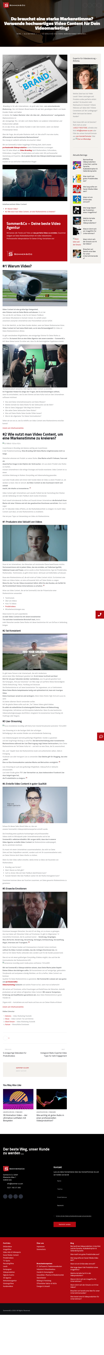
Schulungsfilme (8, 1283)
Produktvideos (10, 606)
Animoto (8, 1016)
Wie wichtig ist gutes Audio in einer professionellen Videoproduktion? (50, 1118)
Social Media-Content (11, 1255)
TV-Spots (6, 1260)
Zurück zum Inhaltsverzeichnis (13, 428)
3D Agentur (7, 1277)
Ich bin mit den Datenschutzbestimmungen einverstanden (73, 1216)
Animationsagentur (10, 1280)
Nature (7, 1024)
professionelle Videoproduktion (15, 147)
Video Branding (26, 150)
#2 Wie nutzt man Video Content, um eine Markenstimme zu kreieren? (30, 211)
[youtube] (90, 5)
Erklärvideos (7, 1246)
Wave (7, 1018)
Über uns (40, 1243)
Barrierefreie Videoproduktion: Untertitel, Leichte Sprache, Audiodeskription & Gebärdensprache (90, 165)
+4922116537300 (80, 127)
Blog (72, 1243)
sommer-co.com (22, 1067)
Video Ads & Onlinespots (12, 1252)
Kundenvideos (8, 1286)
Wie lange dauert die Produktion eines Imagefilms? (90, 210)
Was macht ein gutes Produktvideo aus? (90, 178)
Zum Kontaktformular (14, 243)
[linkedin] (85, 5)
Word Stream (10, 1021)
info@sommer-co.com (85, 130)
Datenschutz (41, 1249)
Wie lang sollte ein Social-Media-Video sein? (90, 189)
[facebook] (99, 5)
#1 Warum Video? (11, 208)
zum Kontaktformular (83, 136)
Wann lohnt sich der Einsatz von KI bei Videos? (90, 241)
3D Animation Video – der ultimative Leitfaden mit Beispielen (15, 1118)
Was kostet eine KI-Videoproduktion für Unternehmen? (84, 1297)
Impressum (41, 1246)
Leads (5, 1266)
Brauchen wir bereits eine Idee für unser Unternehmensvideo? (90, 254)
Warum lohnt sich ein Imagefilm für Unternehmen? (89, 231)
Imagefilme (7, 1249)
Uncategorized (8, 1112)
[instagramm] (94, 5)
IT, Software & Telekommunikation (49, 1266)
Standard (18, 1112)
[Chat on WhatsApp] (83, 139)
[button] (79, 5)
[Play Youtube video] (35, 183)
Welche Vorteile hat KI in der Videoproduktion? (89, 220)
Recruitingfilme (8, 1263)
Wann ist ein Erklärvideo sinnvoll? (88, 199)
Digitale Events (8, 1275)
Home (19, 34)
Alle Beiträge (29, 34)
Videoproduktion (9, 1272)
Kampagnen (7, 1269)
